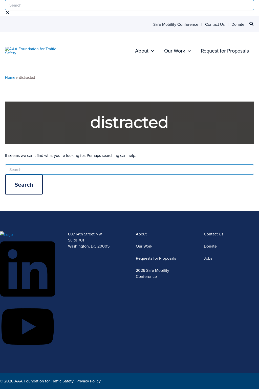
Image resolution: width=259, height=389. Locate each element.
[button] (251, 24)
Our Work (174, 50)
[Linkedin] (27, 299)
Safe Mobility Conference (175, 24)
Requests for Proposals (156, 258)
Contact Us (215, 24)
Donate (237, 24)
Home (10, 77)
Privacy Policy (88, 381)
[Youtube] (27, 349)
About (141, 50)
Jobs (208, 258)
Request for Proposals (225, 50)
